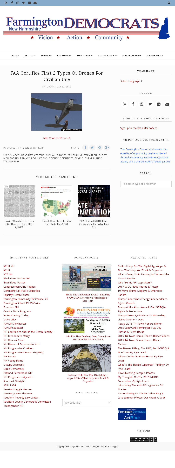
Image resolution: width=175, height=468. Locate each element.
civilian (51, 155)
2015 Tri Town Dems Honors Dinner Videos (144, 336)
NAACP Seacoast (13, 327)
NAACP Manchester (14, 323)
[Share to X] (92, 147)
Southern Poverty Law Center (20, 397)
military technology (93, 155)
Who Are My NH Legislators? (135, 282)
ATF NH (8, 274)
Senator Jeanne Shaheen (17, 393)
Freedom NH (11, 307)
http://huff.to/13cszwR (56, 138)
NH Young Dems (13, 360)
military (73, 155)
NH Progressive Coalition (18, 348)
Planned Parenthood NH (17, 373)
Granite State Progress (17, 311)
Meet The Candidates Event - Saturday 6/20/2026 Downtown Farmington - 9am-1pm (88, 297)
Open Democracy (13, 368)
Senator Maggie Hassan (17, 389)
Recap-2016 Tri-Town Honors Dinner (140, 323)
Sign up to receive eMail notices (138, 128)
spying (79, 158)
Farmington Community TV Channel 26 (25, 299)
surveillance (93, 158)
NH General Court (13, 340)
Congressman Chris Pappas (19, 286)
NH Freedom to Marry (16, 336)
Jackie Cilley (10, 319)
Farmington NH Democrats (78, 446)
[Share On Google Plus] (107, 147)
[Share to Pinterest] (100, 147)
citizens (39, 155)
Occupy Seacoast (13, 364)
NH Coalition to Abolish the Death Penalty (27, 331)
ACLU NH (8, 266)
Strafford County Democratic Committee (27, 401)
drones (62, 155)
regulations (39, 158)
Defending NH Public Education (21, 290)
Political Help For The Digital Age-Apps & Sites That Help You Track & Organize (88, 378)
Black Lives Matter (14, 282)
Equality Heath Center (16, 294)
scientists (66, 158)
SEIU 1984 (9, 385)
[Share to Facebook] (85, 147)
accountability (23, 155)
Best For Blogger (110, 446)
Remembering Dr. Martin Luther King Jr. (141, 393)
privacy (25, 158)
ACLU (6, 270)
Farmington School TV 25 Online (22, 303)
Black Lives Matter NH (16, 278)
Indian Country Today (16, 315)
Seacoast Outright (14, 381)
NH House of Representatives (21, 344)
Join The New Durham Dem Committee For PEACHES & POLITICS (88, 338)
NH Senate (9, 356)
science (54, 158)
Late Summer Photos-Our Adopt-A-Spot (141, 397)
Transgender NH (13, 405)
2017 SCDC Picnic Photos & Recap (138, 286)
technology (11, 161)
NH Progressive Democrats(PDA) (23, 352)
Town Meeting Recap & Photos (136, 373)
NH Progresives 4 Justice (18, 377)
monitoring (11, 158)
